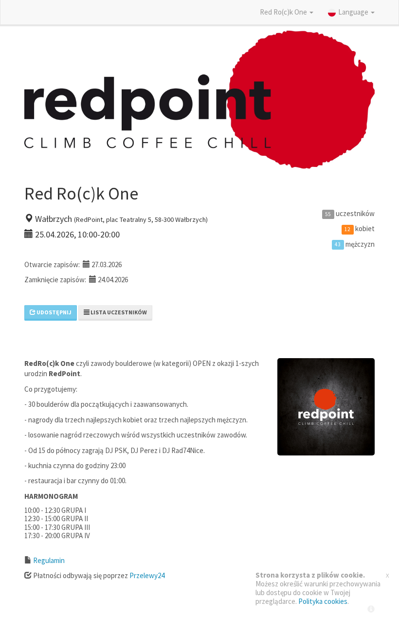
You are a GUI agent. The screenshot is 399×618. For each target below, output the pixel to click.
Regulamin (49, 560)
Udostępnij (54, 312)
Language (354, 12)
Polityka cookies (322, 601)
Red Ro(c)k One (284, 12)
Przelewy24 (146, 575)
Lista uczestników (118, 312)
